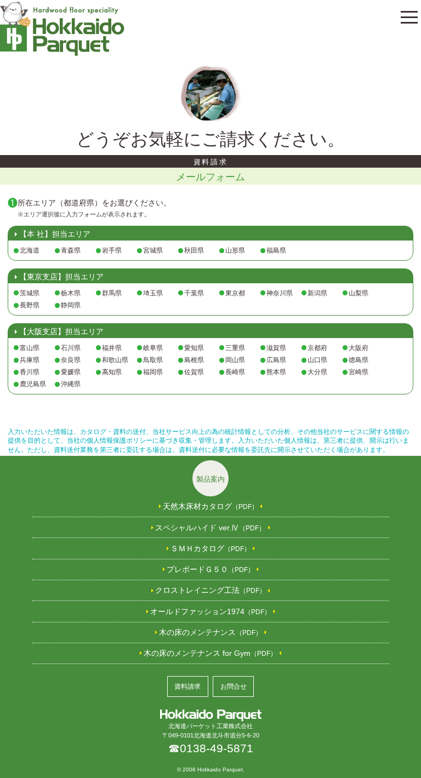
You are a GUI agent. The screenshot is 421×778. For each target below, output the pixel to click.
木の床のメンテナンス (210, 632)
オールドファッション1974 (210, 611)
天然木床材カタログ (210, 506)
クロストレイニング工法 (210, 590)
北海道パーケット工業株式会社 (210, 726)
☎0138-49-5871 (210, 748)
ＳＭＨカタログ (210, 548)
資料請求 (187, 686)
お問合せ (233, 686)
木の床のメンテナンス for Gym (210, 653)
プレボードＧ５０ (210, 569)
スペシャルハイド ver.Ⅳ (210, 527)
